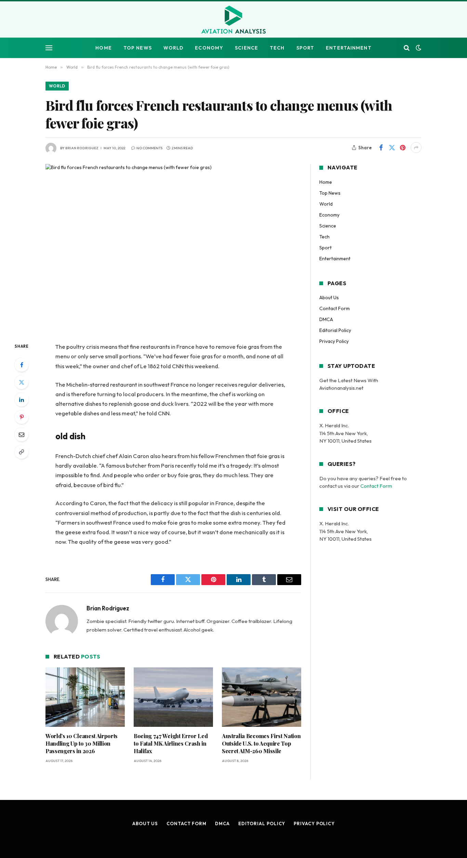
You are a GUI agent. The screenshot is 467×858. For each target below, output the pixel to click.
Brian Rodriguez (81, 148)
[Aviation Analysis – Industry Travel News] (233, 20)
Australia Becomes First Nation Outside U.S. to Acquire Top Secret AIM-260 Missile (261, 743)
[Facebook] (21, 365)
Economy (209, 48)
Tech (277, 48)
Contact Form (334, 308)
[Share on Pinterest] (403, 147)
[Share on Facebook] (381, 147)
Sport (305, 48)
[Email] (21, 434)
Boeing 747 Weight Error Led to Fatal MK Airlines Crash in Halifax (171, 743)
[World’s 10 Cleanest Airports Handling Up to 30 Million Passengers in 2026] (85, 697)
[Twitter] (21, 382)
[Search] (406, 48)
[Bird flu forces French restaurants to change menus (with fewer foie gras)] (173, 247)
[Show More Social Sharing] (416, 147)
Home (103, 48)
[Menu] (48, 48)
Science (246, 48)
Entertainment (349, 48)
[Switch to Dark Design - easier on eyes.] (418, 48)
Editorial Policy (335, 330)
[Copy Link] (21, 452)
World (173, 48)
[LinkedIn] (21, 399)
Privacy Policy (334, 341)
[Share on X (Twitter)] (392, 147)
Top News (137, 48)
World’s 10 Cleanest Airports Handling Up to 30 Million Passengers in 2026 (81, 743)
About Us (329, 297)
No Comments (149, 148)
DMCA (326, 319)
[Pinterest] (21, 417)
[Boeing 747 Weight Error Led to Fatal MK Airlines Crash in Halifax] (173, 697)
